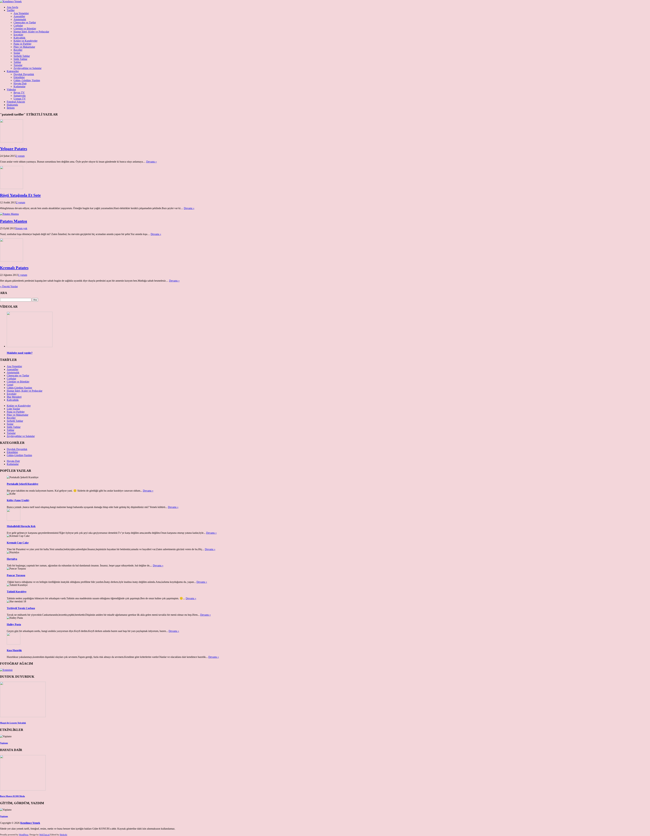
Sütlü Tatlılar (20, 59)
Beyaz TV (19, 92)
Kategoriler (13, 71)
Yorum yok (21, 228)
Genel (10, 384)
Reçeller (18, 49)
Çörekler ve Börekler (25, 28)
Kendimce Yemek (30, 822)
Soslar (17, 52)
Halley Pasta (14, 624)
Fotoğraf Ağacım (16, 101)
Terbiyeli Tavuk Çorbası (21, 608)
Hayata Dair (20, 83)
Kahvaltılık (19, 37)
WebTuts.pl (44, 834)
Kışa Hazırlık (14, 650)
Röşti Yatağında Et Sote (20, 195)
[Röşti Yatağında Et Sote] (11, 188)
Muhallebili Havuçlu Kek (21, 526)
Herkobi (63, 834)
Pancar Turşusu (16, 575)
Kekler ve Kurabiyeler (25, 40)
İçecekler (18, 34)
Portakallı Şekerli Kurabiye (22, 483)
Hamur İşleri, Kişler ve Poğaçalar (31, 31)
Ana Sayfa (12, 7)
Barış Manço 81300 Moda (12, 796)
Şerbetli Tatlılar (22, 56)
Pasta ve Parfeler (22, 43)
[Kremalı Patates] (11, 260)
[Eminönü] (6, 670)
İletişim (11, 107)
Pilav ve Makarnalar (24, 46)
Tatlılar (17, 62)
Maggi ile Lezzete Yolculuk (13, 723)
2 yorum (20, 155)
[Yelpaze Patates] (11, 141)
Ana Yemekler (21, 13)
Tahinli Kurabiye (16, 591)
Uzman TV (20, 98)
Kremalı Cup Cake (18, 542)
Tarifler (11, 10)
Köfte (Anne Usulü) (18, 500)
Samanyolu (20, 95)
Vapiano (4, 743)
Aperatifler (19, 16)
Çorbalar (18, 25)
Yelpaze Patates (13, 148)
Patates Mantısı (13, 221)
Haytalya (12, 558)
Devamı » (151, 161)
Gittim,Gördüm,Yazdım (19, 387)
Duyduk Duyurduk (24, 74)
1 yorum (22, 274)
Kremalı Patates (14, 268)
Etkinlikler (19, 77)
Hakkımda (12, 104)
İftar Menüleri (14, 396)
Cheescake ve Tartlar (25, 22)
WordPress (23, 834)
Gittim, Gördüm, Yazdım (27, 80)
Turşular (18, 65)
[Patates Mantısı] (9, 214)
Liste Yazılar (13, 408)
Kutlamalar (19, 86)
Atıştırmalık (20, 19)
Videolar (11, 89)
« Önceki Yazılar (9, 286)
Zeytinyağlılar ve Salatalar (27, 68)
